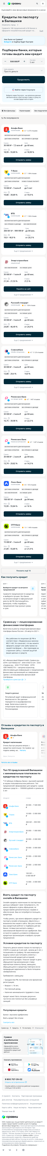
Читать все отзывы (9, 762)
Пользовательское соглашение (26, 1100)
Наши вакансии (34, 1107)
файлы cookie (28, 1135)
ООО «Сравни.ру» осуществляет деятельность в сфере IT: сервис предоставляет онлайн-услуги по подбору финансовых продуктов (22, 1124)
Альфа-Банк (16, 735)
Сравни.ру (5, 1028)
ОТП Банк (13, 883)
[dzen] (23, 1150)
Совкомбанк (14, 849)
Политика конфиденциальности (15, 1103)
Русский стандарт (16, 840)
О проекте (6, 1096)
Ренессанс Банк (15, 857)
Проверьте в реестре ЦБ (13, 679)
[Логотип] (10, 1116)
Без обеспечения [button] (30, 224)
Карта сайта (7, 1107)
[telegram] (3, 1150)
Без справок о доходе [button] (30, 138)
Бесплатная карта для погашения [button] (17, 135)
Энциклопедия (36, 1103)
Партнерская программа (31, 1096)
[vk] (10, 1150)
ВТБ (10, 823)
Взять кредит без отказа (13, 1018)
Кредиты (15, 1028)
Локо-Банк (13, 874)
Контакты (16, 1096)
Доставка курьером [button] (12, 138)
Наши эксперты (20, 1107)
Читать (23, 750)
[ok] (16, 1150)
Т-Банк (11, 815)
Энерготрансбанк (16, 832)
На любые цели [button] (26, 268)
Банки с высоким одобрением (15, 1014)
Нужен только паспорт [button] (30, 181)
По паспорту (26, 1028)
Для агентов (7, 1100)
